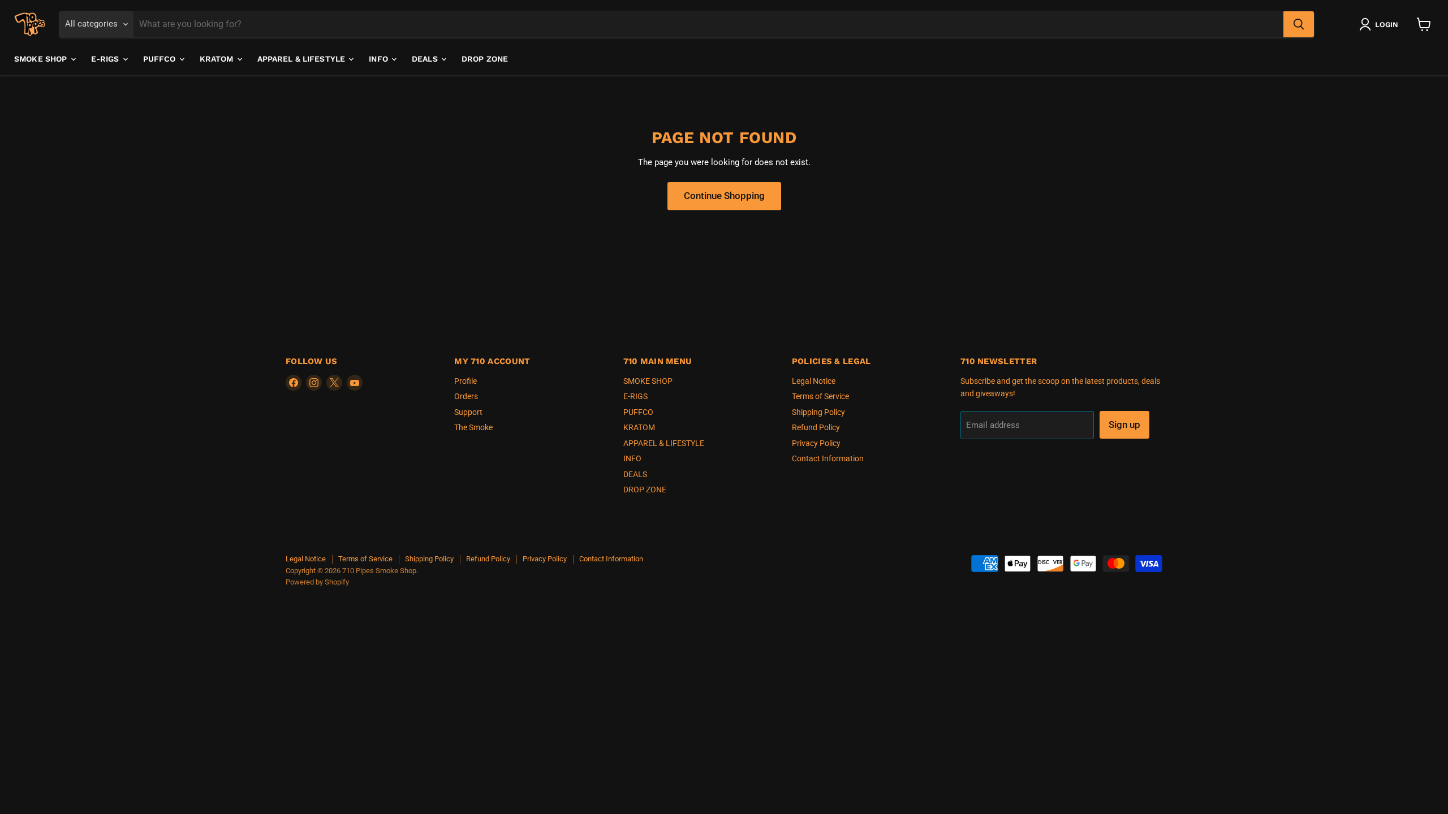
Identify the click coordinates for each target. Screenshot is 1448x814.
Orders (466, 396)
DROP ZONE (485, 58)
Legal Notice (813, 381)
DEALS (426, 58)
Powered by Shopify (317, 582)
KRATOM (218, 58)
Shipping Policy (818, 412)
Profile (465, 381)
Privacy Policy (816, 443)
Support (468, 412)
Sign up (1124, 424)
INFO (379, 58)
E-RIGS (106, 58)
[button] (1381, 24)
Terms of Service (820, 396)
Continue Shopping (724, 195)
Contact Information (828, 458)
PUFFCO (160, 58)
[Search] (1298, 24)
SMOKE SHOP (42, 58)
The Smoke (473, 427)
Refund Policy (816, 427)
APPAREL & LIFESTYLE (302, 58)
